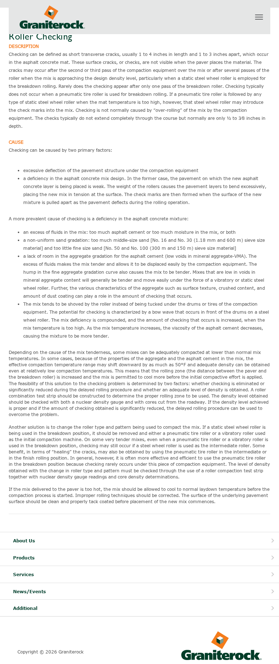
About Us (24, 540)
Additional (25, 608)
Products (24, 557)
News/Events (29, 591)
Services (23, 574)
